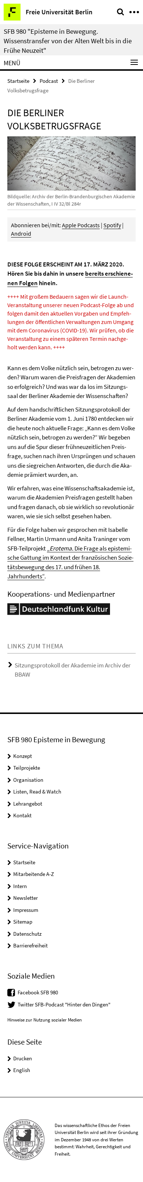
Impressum (25, 909)
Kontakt (22, 815)
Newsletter (25, 897)
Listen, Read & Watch (37, 791)
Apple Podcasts (81, 225)
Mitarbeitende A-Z (33, 873)
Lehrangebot (27, 803)
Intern (20, 886)
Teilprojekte (26, 767)
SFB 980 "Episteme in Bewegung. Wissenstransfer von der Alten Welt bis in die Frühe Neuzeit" (68, 41)
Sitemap (22, 921)
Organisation (28, 779)
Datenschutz (27, 933)
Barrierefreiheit (30, 945)
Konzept (22, 755)
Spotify (112, 225)
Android (21, 233)
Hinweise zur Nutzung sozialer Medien (44, 1020)
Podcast (49, 80)
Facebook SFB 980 (38, 992)
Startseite (18, 80)
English (21, 1070)
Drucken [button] (22, 1058)
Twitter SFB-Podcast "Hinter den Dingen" (64, 1004)
